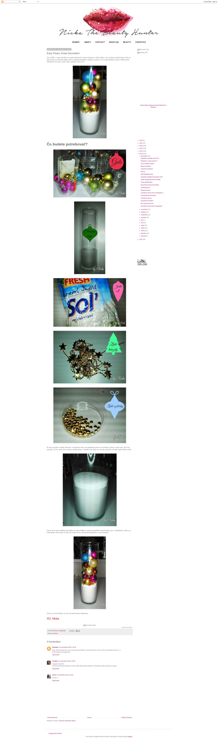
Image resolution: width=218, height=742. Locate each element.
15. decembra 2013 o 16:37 (64, 675)
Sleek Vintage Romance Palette (150, 179)
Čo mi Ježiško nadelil (147, 163)
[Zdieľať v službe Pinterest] (79, 631)
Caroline (55, 661)
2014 (141, 151)
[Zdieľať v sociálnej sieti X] (75, 631)
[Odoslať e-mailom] (70, 631)
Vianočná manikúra (147, 169)
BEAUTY (127, 42)
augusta (143, 217)
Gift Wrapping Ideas (147, 174)
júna (142, 222)
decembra (144, 156)
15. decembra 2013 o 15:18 (67, 647)
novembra (144, 209)
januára (143, 236)
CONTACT (100, 42)
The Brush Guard (146, 198)
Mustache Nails (145, 190)
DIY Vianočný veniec (147, 203)
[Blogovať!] (72, 631)
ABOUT (87, 42)
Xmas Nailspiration (146, 182)
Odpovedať (55, 655)
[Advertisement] (154, 123)
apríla (143, 228)
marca (143, 230)
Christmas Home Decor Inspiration (151, 206)
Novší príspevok (52, 717)
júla (142, 220)
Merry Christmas (146, 166)
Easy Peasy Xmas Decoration (150, 185)
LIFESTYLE (140, 42)
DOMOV (76, 42)
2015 (141, 148)
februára (144, 233)
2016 (141, 146)
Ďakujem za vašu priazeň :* (149, 161)
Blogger (130, 736)
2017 (141, 143)
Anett (54, 675)
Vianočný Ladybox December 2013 (152, 177)
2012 (141, 239)
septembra (144, 215)
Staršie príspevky (126, 717)
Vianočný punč (145, 187)
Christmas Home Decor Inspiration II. (152, 193)
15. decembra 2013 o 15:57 (66, 661)
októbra (143, 212)
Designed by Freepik (55, 733)
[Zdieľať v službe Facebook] (77, 631)
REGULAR (114, 42)
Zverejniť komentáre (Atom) (67, 721)
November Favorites (147, 201)
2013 (141, 154)
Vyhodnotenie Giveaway (148, 195)
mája (142, 225)
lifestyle (55, 633)
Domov (89, 717)
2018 (141, 140)
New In (143, 171)
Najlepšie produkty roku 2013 (150, 158)
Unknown (55, 647)
